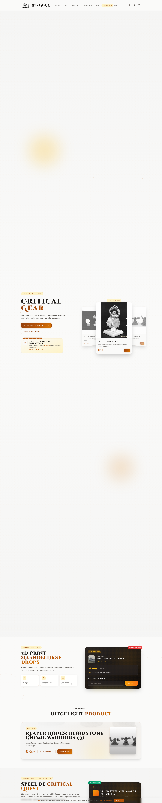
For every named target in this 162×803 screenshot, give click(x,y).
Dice (66, 5)
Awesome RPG (107, 5)
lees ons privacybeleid (105, 800)
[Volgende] (140, 321)
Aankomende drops (32, 331)
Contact (117, 5)
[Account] (134, 5)
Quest (98, 5)
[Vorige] (88, 321)
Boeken (58, 5)
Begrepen (119, 800)
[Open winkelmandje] (139, 5)
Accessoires (88, 5)
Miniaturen (75, 5)
